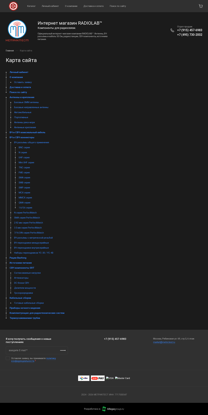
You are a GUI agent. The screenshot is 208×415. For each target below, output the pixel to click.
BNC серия (24, 147)
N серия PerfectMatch (25, 212)
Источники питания (21, 262)
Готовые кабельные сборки (29, 303)
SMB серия (24, 182)
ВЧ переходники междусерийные (31, 242)
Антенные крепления (25, 127)
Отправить (63, 350)
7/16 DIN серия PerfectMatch (29, 232)
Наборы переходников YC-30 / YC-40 (33, 252)
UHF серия (24, 157)
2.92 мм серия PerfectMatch (28, 222)
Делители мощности (25, 288)
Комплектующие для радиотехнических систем (37, 313)
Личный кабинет (50, 6)
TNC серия (24, 167)
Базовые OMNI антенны (26, 102)
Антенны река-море (24, 122)
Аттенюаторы (21, 278)
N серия (23, 152)
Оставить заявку (23, 82)
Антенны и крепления (22, 97)
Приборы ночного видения (25, 308)
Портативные (21, 117)
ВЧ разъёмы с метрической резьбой (33, 237)
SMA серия (24, 177)
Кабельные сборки (20, 298)
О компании (71, 6)
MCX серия (24, 192)
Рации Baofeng (18, 257)
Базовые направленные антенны (31, 107)
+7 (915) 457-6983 (189, 30)
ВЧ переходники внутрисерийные (31, 247)
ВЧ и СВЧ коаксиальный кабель (27, 132)
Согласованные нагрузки (27, 272)
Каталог (31, 6)
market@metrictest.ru (164, 342)
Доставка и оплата (93, 6)
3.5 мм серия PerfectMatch (28, 227)
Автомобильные (22, 112)
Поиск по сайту (118, 6)
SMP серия (24, 187)
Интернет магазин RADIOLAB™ (70, 23)
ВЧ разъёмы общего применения (31, 142)
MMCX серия (25, 197)
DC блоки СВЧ (21, 283)
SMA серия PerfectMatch (27, 217)
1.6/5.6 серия (25, 207)
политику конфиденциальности (33, 359)
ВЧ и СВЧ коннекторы (22, 137)
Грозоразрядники (23, 293)
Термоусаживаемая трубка (25, 318)
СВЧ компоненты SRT (22, 267)
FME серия (24, 172)
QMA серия (24, 202)
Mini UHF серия (26, 162)
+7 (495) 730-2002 (189, 34)
